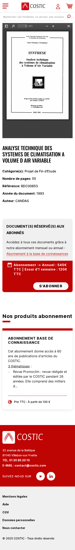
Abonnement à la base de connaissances (37, 254)
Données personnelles (18, 520)
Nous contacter (13, 528)
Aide (5, 504)
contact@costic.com (30, 465)
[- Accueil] (34, 6)
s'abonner (50, 286)
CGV (5, 512)
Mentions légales (14, 496)
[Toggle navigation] (5, 6)
